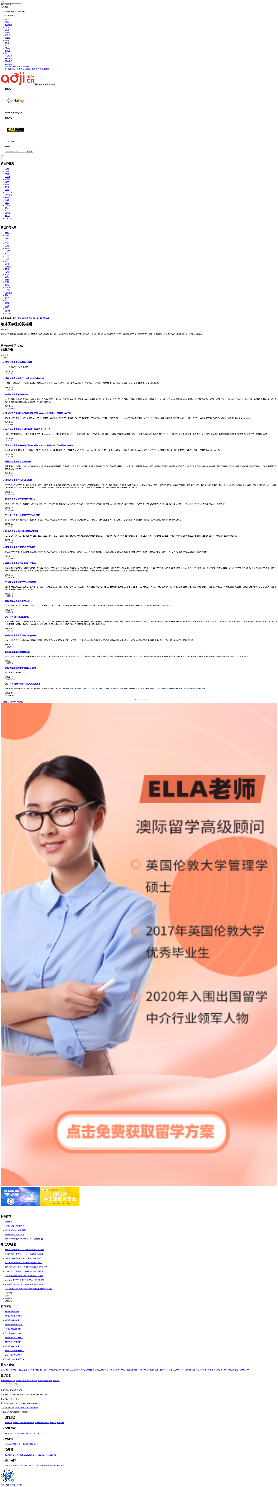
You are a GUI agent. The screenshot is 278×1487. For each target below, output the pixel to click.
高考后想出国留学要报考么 (11, 1370)
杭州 (7, 248)
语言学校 (8, 195)
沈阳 (7, 282)
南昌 (7, 277)
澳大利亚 (12, 1433)
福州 (7, 272)
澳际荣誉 (23, 1466)
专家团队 (30, 1466)
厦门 (7, 269)
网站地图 (60, 1466)
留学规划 (8, 1455)
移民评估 (56, 1381)
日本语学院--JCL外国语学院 (16, 1230)
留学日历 (11, 1381)
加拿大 (7, 177)
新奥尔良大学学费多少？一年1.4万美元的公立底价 (24, 1250)
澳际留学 (8, 1423)
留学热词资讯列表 (25, 318)
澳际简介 (8, 1466)
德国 (7, 69)
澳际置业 (53, 1423)
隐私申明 (53, 1466)
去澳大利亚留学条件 (13, 1342)
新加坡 (15, 66)
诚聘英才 (45, 1466)
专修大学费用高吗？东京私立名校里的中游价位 (23, 1258)
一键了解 (11, 1485)
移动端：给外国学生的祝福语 (12, 702)
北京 (7, 233)
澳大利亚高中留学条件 (14, 1355)
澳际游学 (30, 1423)
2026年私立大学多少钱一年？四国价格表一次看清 (24, 1276)
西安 (7, 295)
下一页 (143, 699)
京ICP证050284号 (7, 1408)
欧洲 (33, 1433)
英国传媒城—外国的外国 (14, 1226)
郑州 (7, 246)
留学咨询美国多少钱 (102, 1370)
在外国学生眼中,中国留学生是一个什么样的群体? (24, 1239)
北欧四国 (46, 69)
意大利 (25, 69)
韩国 (11, 66)
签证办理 (30, 1455)
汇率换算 (41, 1381)
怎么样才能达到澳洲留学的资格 (82, 1370)
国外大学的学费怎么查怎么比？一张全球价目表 (23, 1263)
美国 (7, 169)
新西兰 (7, 179)
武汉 (7, 261)
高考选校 (26, 1381)
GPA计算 (33, 1381)
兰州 (7, 290)
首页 (15, 318)
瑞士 (30, 69)
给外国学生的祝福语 (41, 318)
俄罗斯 (34, 69)
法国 (11, 69)
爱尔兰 (19, 69)
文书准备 (23, 1455)
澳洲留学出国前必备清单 (148, 1370)
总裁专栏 (16, 1466)
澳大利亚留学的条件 (13, 1333)
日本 (7, 66)
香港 (20, 66)
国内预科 (26, 1444)
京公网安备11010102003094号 (26, 1408)
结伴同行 (45, 1455)
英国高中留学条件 (12, 1346)
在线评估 (53, 1455)
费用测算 (4, 1381)
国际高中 (33, 1444)
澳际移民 (45, 1423)
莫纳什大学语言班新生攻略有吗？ (56, 1370)
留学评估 (19, 1381)
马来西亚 (26, 66)
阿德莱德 (8, 313)
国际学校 (23, 1423)
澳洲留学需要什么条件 (14, 1325)
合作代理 (38, 1466)
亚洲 (37, 1433)
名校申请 (16, 1455)
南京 (7, 254)
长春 (7, 280)
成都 (7, 303)
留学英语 (16, 1423)
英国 (7, 174)
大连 (7, 285)
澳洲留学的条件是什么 (14, 1338)
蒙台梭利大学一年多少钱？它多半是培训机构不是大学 (26, 1267)
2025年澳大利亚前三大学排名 (170, 1370)
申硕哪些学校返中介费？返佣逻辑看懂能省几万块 (24, 1284)
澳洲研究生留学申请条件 (14, 1351)
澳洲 (7, 171)
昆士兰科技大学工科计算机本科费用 (125, 1370)
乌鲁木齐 (8, 293)
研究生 (15, 1444)
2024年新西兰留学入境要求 (202, 1370)
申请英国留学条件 (12, 1312)
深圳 (7, 264)
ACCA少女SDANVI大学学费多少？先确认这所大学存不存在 (28, 1289)
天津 (7, 243)
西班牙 (40, 69)
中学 (7, 1444)
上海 (7, 256)
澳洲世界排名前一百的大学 (224, 1370)
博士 (20, 1444)
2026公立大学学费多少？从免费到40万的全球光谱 (24, 1271)
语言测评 (48, 1381)
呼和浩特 (8, 267)
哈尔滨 (7, 287)
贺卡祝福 (8, 1222)
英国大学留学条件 (12, 1320)
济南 (7, 235)
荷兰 (15, 69)
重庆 (7, 300)
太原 (7, 238)
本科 (11, 1444)
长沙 (7, 259)
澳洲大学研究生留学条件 (14, 1359)
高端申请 (38, 1423)
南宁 (7, 298)
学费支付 (60, 1423)
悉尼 (7, 308)
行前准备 (38, 1455)
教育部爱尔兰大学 (242, 1370)
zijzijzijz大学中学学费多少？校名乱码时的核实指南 (24, 1280)
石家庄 (7, 251)
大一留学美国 (187, 1370)
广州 (7, 274)
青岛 (7, 241)
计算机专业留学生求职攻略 (32, 1370)
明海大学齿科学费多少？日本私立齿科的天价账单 (24, 1254)
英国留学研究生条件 (13, 1329)
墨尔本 (7, 311)
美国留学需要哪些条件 (14, 1316)
